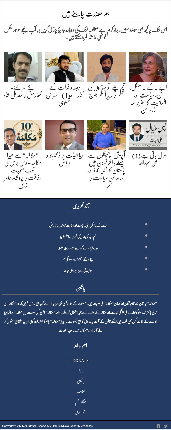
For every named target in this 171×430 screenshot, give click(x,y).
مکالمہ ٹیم (80, 401)
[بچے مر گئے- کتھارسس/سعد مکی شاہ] (23, 66)
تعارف (80, 391)
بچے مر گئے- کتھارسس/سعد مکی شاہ (78, 259)
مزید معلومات (65, 330)
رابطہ (80, 371)
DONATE (81, 360)
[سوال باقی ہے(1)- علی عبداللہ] (148, 133)
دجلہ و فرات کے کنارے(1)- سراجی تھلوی (64, 95)
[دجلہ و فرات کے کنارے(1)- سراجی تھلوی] (64, 66)
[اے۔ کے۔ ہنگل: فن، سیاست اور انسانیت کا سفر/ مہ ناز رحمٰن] (148, 66)
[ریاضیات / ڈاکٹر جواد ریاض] (64, 133)
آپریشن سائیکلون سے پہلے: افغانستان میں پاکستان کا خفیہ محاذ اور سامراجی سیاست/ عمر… (106, 170)
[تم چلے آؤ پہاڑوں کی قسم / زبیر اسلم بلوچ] (106, 66)
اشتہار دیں (80, 412)
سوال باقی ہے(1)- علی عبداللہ (78, 270)
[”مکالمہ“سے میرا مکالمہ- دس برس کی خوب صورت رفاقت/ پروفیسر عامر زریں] (23, 133)
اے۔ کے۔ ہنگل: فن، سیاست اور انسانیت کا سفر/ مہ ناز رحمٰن (78, 225)
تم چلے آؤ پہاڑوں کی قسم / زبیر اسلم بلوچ (78, 236)
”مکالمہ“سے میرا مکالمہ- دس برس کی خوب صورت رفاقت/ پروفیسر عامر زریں (22, 170)
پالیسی (80, 381)
